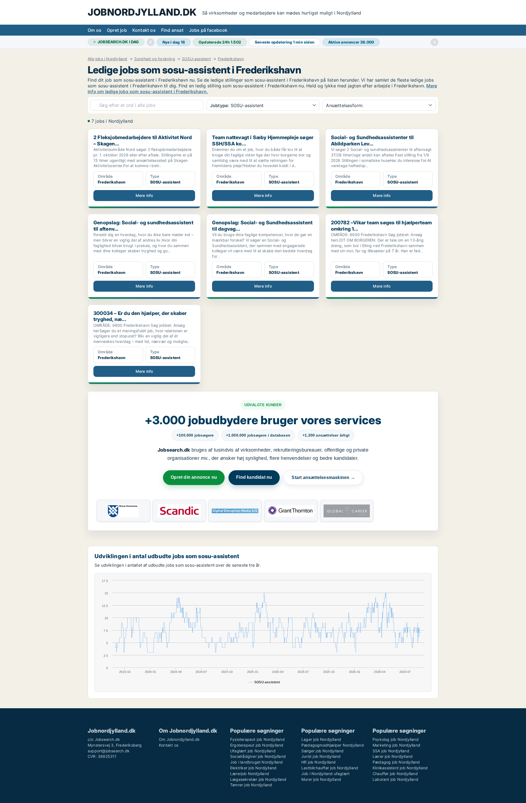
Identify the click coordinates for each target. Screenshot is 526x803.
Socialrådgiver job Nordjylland (258, 756)
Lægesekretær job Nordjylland (258, 779)
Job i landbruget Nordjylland (256, 762)
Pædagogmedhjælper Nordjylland (332, 745)
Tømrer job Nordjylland (251, 784)
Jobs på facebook (208, 30)
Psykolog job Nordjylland (396, 739)
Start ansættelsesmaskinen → (323, 477)
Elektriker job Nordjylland (253, 767)
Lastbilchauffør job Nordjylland (329, 767)
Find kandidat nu (254, 477)
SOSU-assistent (196, 59)
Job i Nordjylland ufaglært (325, 773)
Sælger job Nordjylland (322, 750)
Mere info (144, 195)
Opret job (117, 30)
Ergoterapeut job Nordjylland (257, 745)
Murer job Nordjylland (321, 779)
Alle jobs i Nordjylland (107, 59)
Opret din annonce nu (194, 477)
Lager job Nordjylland (321, 739)
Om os (94, 30)
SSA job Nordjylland (391, 750)
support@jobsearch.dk (109, 750)
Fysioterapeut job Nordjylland (257, 739)
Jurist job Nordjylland (321, 756)
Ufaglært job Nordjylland (253, 750)
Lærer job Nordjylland (393, 756)
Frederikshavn (231, 59)
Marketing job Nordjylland (396, 745)
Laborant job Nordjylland (395, 779)
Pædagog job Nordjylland (396, 762)
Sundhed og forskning (154, 59)
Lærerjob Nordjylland (249, 773)
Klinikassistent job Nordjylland (400, 767)
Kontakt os (144, 30)
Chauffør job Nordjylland (395, 773)
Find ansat (172, 30)
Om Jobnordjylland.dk (179, 739)
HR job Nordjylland (318, 762)
